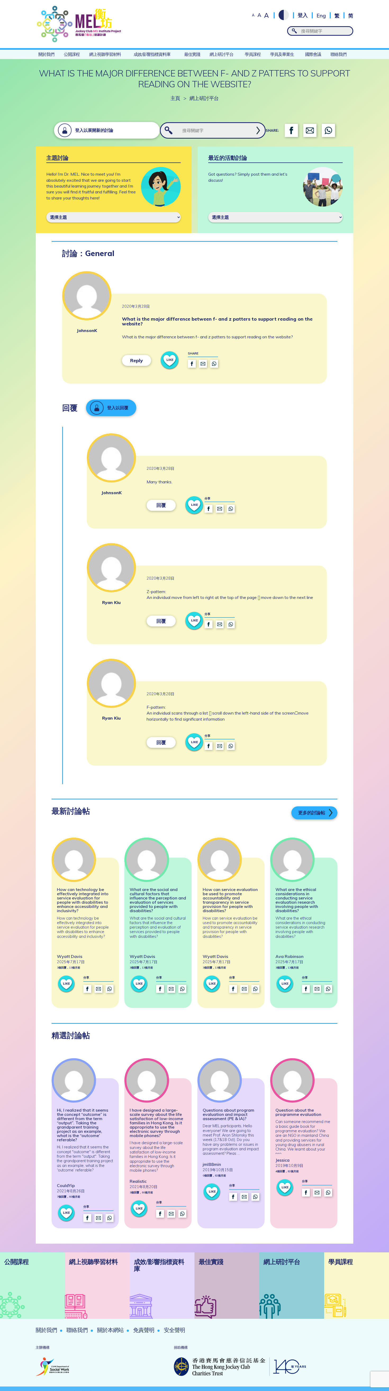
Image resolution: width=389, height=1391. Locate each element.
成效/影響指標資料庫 (152, 54)
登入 (303, 15)
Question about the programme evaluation (298, 1112)
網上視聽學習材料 (105, 54)
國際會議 (313, 54)
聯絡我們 (338, 54)
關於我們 (46, 54)
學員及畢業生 (282, 54)
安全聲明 (174, 1329)
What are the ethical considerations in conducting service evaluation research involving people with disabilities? (296, 900)
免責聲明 (143, 1329)
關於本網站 (110, 1329)
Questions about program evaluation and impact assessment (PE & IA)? (228, 1114)
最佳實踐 (192, 54)
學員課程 (253, 54)
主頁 (175, 98)
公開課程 (72, 54)
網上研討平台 (221, 54)
